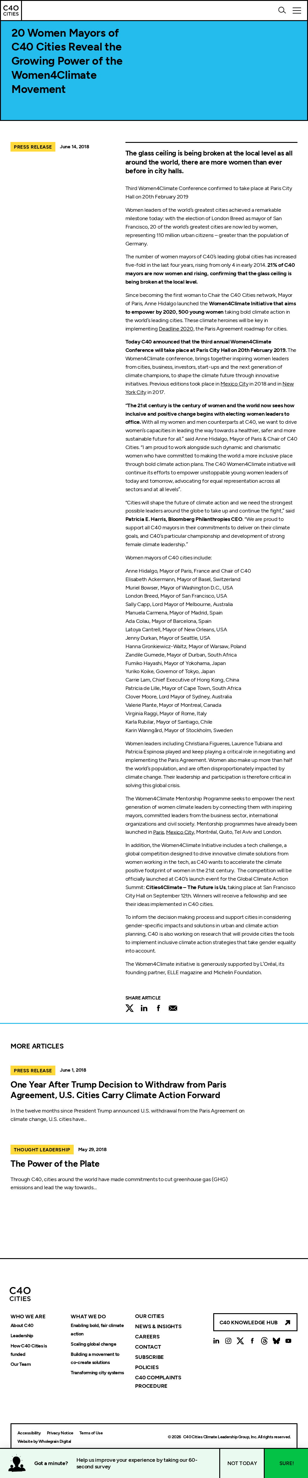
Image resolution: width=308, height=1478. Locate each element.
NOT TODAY (242, 1463)
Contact (148, 1347)
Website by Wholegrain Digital (44, 1441)
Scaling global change (93, 1344)
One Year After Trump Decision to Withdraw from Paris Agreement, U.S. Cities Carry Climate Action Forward (118, 1090)
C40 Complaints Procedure (158, 1381)
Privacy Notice (60, 1433)
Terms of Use (91, 1433)
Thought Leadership (42, 1150)
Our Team (21, 1364)
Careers (147, 1336)
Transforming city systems (97, 1373)
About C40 (22, 1325)
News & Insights (158, 1326)
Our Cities (149, 1316)
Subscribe (149, 1357)
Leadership (22, 1335)
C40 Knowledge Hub (249, 1322)
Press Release (33, 147)
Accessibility (29, 1433)
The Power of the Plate (55, 1164)
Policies (147, 1367)
